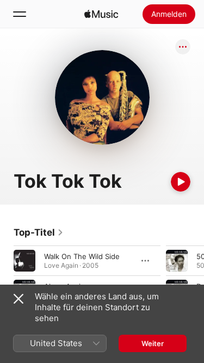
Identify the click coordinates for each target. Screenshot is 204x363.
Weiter (152, 343)
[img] (101, 14)
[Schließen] (18, 299)
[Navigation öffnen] (20, 14)
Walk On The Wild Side (82, 256)
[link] (39, 232)
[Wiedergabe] (180, 182)
